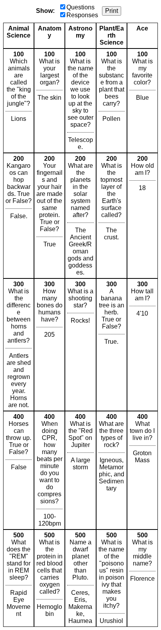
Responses (82, 15)
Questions (80, 7)
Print (111, 10)
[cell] (18, 100)
